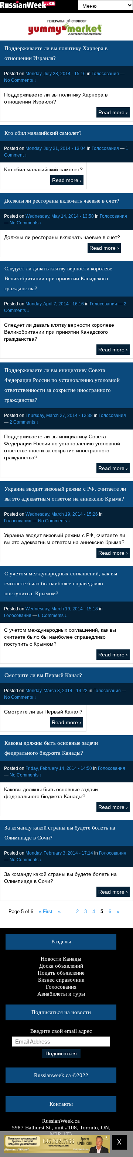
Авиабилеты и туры (61, 994)
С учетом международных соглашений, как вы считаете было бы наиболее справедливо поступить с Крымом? (60, 583)
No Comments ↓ (20, 80)
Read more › (113, 112)
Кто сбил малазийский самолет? (43, 133)
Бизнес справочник (61, 980)
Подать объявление (61, 973)
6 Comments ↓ (52, 615)
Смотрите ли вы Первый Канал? (43, 675)
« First (45, 911)
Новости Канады (61, 959)
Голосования (105, 73)
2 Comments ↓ (24, 422)
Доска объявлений (61, 966)
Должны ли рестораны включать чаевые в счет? (61, 201)
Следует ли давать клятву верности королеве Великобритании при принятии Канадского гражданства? (58, 278)
